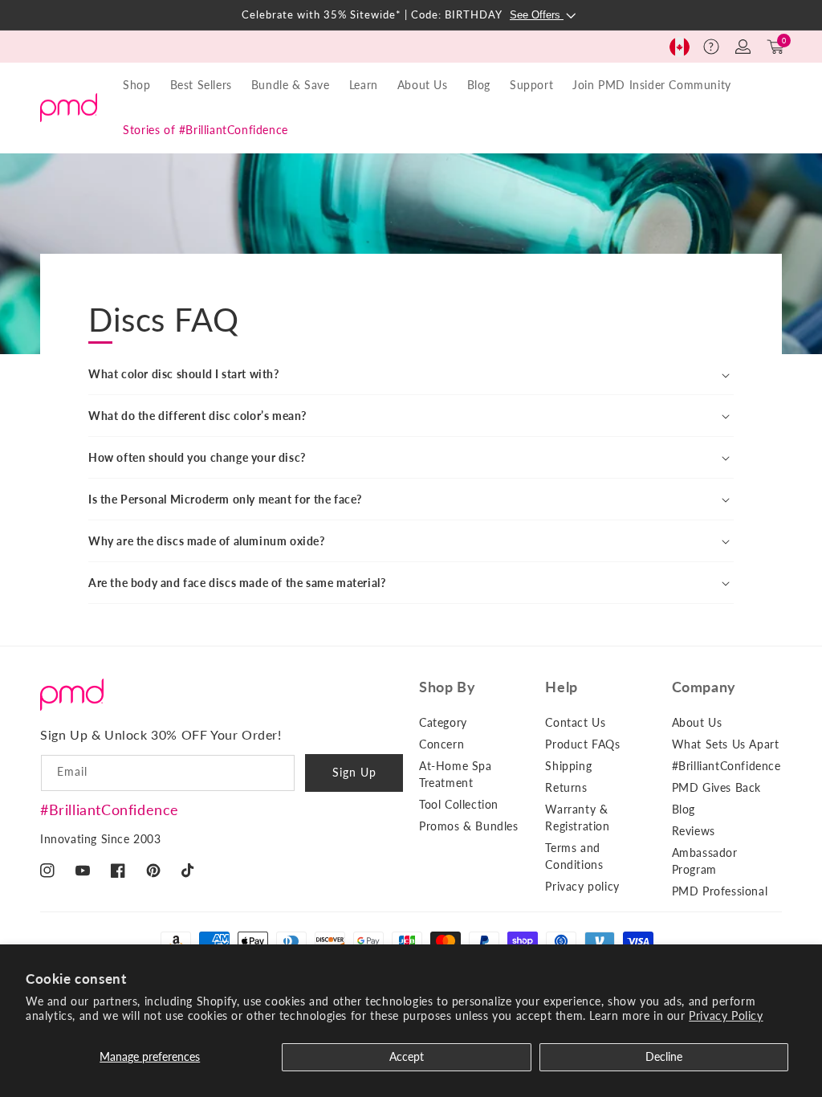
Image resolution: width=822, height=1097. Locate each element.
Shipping (568, 766)
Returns (566, 787)
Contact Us (575, 722)
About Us (697, 722)
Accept (406, 1056)
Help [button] (561, 687)
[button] (711, 47)
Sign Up (354, 772)
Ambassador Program (705, 861)
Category (443, 722)
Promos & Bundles (469, 826)
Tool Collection (458, 804)
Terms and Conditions (574, 856)
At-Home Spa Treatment (455, 774)
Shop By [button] (447, 687)
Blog (478, 85)
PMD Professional (720, 891)
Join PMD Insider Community (651, 85)
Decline (663, 1056)
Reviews (693, 831)
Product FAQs (582, 744)
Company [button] (704, 687)
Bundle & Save (290, 85)
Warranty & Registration (577, 817)
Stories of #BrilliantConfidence (205, 130)
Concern (441, 744)
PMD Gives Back (716, 787)
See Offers (537, 15)
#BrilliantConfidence (109, 809)
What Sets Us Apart (725, 744)
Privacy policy (582, 886)
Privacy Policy (726, 1015)
